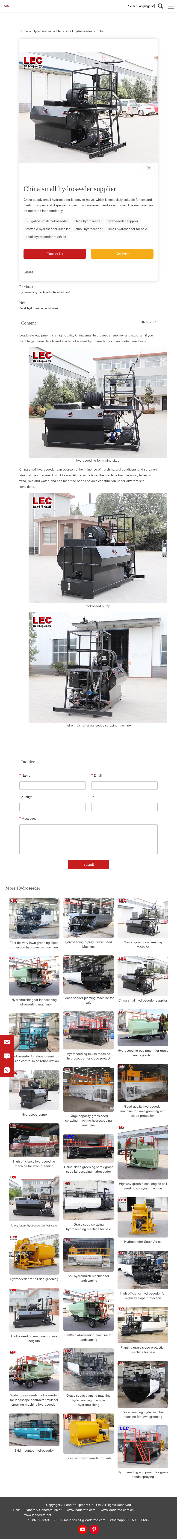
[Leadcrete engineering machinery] (17, 6)
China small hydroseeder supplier (142, 1000)
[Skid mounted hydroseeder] (34, 1430)
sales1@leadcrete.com (88, 1520)
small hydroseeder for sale (127, 229)
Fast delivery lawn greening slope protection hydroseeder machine (34, 945)
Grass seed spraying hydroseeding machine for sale (88, 1227)
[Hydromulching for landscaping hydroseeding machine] (34, 976)
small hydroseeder (89, 229)
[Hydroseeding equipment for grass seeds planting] (143, 1027)
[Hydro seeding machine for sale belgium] (34, 1310)
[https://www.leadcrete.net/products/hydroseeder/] (88, 108)
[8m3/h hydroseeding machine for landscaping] (88, 1310)
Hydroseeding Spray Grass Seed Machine (88, 944)
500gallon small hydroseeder (47, 221)
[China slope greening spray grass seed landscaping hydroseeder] (88, 1148)
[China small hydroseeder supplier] (143, 976)
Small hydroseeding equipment (39, 308)
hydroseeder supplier (122, 221)
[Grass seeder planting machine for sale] (88, 975)
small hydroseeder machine (46, 236)
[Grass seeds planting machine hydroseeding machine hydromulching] (88, 1369)
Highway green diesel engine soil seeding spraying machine (143, 1186)
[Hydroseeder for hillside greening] (34, 1254)
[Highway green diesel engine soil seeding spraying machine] (143, 1152)
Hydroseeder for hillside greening (34, 1279)
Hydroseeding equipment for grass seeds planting (143, 1053)
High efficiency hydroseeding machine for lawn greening (34, 1164)
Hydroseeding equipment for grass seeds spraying (143, 1474)
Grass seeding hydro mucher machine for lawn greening (143, 1414)
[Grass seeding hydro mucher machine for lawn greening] (143, 1384)
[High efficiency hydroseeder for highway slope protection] (143, 1270)
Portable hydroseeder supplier (48, 229)
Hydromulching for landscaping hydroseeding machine (34, 1002)
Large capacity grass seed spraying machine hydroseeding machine (88, 1120)
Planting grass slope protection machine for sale (143, 1350)
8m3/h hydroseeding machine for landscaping (89, 1337)
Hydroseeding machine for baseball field (44, 292)
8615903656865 (138, 1520)
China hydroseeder (88, 221)
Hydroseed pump (34, 1114)
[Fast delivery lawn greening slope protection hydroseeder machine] (34, 918)
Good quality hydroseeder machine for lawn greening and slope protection (142, 1111)
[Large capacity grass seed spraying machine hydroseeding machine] (88, 1089)
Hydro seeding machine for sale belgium (34, 1338)
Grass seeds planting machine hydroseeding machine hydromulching (88, 1400)
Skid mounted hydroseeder (34, 1450)
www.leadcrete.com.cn (117, 1510)
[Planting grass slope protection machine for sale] (143, 1325)
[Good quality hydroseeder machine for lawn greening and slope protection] (143, 1083)
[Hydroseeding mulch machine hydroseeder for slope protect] (88, 1030)
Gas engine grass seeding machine (143, 944)
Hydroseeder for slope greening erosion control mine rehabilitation (34, 1058)
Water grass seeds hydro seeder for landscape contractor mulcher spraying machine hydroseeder (34, 1400)
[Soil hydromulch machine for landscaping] (88, 1255)
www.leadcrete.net (48, 168)
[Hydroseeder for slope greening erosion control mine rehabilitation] (34, 1032)
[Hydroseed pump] (34, 1090)
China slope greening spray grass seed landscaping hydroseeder (88, 1169)
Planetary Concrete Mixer (43, 1510)
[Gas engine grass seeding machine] (143, 918)
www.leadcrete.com (81, 1510)
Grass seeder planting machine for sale (88, 1000)
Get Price (122, 254)
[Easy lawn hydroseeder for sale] (34, 1198)
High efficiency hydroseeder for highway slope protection (143, 1296)
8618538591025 (44, 1520)
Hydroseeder (41, 31)
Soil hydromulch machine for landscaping (88, 1278)
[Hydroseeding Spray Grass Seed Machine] (88, 918)
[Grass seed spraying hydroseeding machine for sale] (88, 1200)
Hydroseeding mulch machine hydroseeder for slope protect (88, 1056)
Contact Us (55, 254)
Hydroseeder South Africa (143, 1242)
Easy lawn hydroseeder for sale (34, 1225)
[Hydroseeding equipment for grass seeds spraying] (143, 1446)
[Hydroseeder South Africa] (143, 1217)
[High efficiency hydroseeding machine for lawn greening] (34, 1140)
